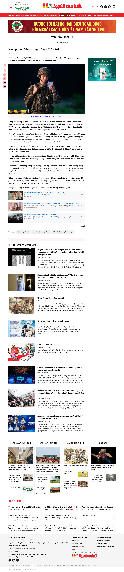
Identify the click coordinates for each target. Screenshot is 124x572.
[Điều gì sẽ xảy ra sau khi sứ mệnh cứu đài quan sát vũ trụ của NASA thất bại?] (103, 455)
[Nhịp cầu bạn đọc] (28, 489)
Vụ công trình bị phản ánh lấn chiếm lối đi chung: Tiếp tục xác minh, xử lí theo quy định (19, 467)
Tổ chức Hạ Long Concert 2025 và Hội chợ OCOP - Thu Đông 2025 (24, 508)
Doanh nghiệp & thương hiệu (101, 15)
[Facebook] (101, 6)
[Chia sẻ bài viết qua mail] (4, 82)
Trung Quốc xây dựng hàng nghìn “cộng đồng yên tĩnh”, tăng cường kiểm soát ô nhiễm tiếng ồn (97, 480)
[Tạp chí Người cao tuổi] (22, 11)
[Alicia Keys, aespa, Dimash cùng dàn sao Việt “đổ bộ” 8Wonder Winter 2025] (21, 423)
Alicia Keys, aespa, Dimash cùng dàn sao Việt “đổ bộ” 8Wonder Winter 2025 (97, 508)
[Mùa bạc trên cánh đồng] (83, 473)
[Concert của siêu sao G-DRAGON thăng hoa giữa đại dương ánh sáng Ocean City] (21, 375)
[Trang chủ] (9, 15)
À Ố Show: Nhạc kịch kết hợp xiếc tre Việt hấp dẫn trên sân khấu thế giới (61, 508)
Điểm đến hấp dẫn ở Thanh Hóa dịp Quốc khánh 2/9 (42, 479)
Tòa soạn (16, 551)
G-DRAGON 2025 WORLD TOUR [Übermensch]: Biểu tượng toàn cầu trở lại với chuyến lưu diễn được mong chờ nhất (24, 517)
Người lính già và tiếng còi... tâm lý (52, 298)
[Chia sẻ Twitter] (4, 78)
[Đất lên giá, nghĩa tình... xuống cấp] (76, 455)
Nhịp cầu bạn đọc (14, 487)
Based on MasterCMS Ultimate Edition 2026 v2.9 (22, 569)
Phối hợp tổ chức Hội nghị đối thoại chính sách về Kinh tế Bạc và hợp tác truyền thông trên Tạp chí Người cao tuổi (70, 488)
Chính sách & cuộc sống (17, 15)
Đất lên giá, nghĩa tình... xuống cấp (75, 465)
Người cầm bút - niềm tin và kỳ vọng (53, 321)
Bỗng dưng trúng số (23, 232)
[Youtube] (105, 6)
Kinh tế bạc (43, 15)
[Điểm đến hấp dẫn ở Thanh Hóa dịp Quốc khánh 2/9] (55, 479)
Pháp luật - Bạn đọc (86, 15)
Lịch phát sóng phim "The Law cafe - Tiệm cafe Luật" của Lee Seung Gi (51, 203)
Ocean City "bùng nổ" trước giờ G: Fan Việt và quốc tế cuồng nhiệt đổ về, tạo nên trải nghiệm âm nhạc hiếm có (60, 393)
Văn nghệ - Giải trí (62, 42)
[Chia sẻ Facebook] (4, 75)
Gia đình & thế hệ (75, 15)
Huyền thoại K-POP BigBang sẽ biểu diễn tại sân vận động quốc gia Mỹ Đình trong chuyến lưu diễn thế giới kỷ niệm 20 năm (60, 252)
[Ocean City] (21, 398)
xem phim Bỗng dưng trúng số (41, 232)
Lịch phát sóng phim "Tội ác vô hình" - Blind (41, 214)
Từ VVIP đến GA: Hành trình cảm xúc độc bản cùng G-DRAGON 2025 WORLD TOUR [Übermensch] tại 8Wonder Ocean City (24, 528)
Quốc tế (112, 15)
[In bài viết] (4, 86)
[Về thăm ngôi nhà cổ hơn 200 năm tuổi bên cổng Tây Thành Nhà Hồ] (55, 490)
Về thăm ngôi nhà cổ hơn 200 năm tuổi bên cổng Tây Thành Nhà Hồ (42, 491)
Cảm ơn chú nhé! (44, 344)
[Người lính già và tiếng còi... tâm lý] (21, 305)
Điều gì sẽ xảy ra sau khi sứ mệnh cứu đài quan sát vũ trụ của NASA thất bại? (102, 467)
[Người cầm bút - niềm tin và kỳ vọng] (21, 328)
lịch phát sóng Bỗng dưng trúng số (63, 232)
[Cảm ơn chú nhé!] (21, 352)
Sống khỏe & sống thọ (53, 15)
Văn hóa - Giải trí (65, 15)
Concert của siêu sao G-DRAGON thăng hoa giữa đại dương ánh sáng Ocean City (60, 516)
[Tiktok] (109, 6)
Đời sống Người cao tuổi (32, 15)
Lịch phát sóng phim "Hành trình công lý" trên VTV (44, 192)
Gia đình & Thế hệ (75, 443)
